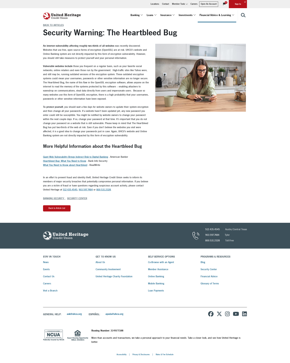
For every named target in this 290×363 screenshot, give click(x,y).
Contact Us (48, 276)
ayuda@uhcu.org (114, 314)
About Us (100, 262)
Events (46, 269)
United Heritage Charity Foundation (114, 276)
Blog (203, 262)
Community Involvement (108, 269)
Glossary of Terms (210, 283)
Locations (155, 4)
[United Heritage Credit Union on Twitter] (219, 314)
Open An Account (209, 4)
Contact (165, 4)
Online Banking (156, 276)
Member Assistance (158, 269)
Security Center (77, 198)
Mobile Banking (156, 283)
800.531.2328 (103, 189)
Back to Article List (56, 208)
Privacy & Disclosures (141, 354)
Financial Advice (209, 276)
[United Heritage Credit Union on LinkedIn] (244, 314)
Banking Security (54, 198)
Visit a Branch (50, 290)
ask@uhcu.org (74, 314)
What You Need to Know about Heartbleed (65, 165)
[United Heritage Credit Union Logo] (62, 15)
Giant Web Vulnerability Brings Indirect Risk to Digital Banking (75, 157)
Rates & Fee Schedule (164, 354)
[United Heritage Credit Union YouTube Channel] (236, 314)
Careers (193, 4)
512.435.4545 (70, 189)
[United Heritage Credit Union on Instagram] (227, 314)
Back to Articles (53, 25)
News (46, 262)
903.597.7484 (86, 189)
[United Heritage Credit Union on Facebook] (211, 314)
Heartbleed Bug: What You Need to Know (64, 161)
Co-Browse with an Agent (161, 262)
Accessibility (121, 354)
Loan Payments (156, 290)
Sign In (238, 4)
